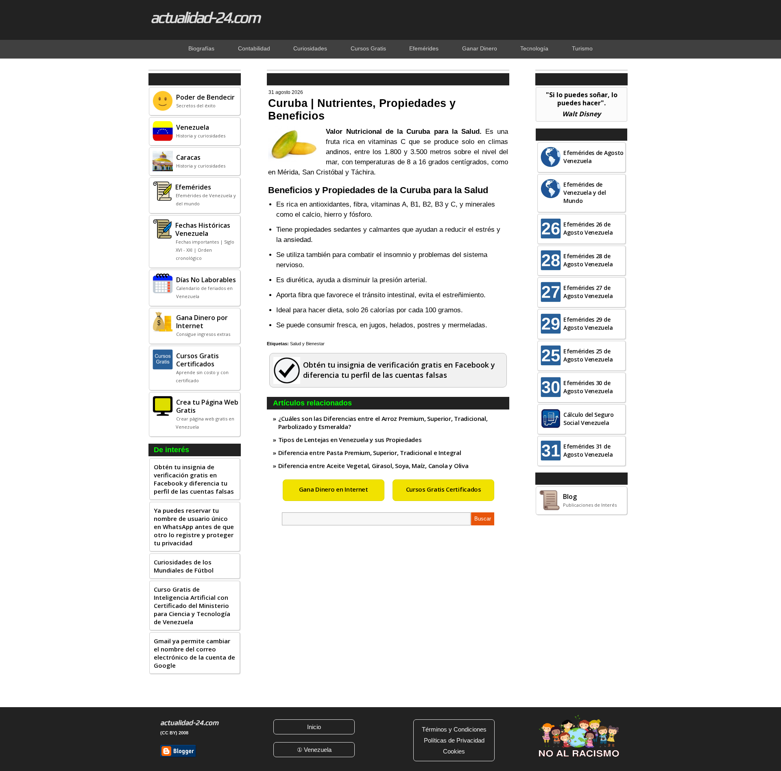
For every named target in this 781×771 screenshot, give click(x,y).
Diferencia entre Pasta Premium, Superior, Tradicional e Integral (369, 453)
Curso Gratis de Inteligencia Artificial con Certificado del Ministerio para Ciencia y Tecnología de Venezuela (192, 605)
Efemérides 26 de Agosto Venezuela (588, 228)
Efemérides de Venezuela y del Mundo (584, 193)
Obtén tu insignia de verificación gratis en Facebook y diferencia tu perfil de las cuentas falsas (194, 479)
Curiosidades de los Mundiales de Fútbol (184, 566)
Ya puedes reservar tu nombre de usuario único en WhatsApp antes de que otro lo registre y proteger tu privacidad (194, 526)
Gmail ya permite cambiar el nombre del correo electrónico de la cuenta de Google (194, 653)
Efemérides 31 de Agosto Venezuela (588, 450)
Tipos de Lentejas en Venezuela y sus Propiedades (350, 440)
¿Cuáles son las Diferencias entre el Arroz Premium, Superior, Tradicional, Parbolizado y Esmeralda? (383, 422)
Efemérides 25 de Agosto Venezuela (588, 355)
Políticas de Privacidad (454, 740)
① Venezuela (314, 749)
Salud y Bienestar (307, 343)
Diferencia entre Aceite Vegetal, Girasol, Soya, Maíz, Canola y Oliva (373, 466)
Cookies (454, 751)
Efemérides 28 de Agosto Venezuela (588, 260)
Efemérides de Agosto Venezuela (593, 157)
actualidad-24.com (205, 17)
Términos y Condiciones (454, 729)
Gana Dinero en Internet (333, 489)
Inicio (314, 726)
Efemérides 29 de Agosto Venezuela (588, 323)
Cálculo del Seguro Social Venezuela (588, 419)
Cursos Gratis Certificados (443, 489)
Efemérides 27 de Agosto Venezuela (588, 292)
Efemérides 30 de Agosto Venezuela (588, 387)
